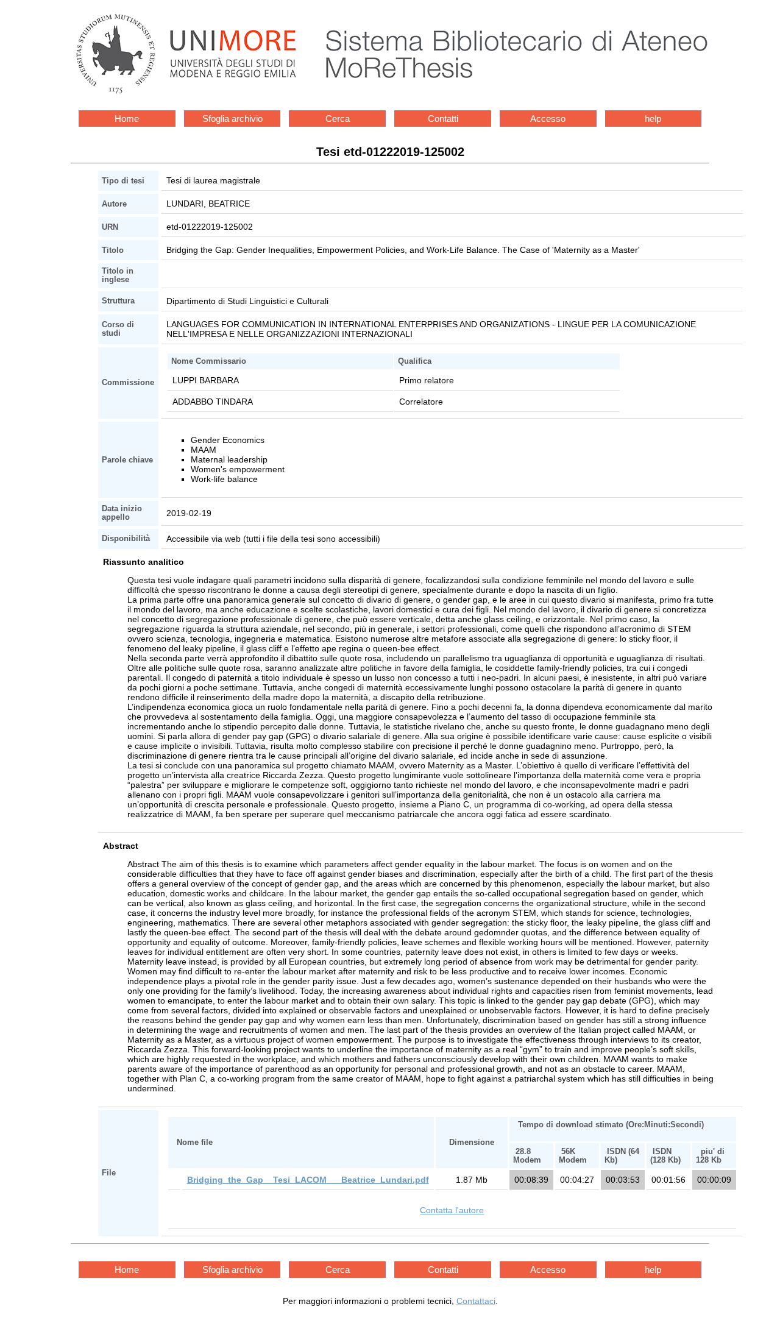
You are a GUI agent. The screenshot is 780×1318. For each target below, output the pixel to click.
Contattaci (475, 1301)
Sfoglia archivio (232, 118)
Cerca (337, 118)
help (653, 118)
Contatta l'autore (452, 1210)
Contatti (443, 118)
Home (127, 118)
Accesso (548, 118)
